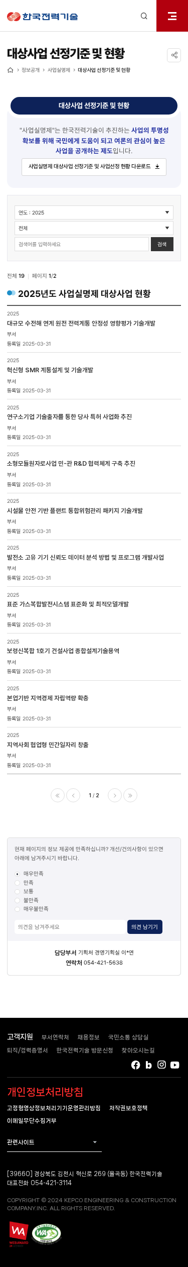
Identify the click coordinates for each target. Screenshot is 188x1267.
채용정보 (89, 1037)
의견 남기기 (144, 926)
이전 (73, 795)
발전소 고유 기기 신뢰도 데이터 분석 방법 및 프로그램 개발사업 (85, 557)
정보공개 (31, 70)
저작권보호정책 (128, 1108)
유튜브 (175, 1065)
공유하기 (174, 55)
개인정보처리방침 (45, 1092)
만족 (29, 882)
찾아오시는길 (138, 1050)
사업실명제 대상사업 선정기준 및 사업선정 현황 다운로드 (90, 166)
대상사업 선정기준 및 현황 (104, 70)
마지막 (130, 795)
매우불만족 (36, 908)
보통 (29, 891)
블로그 (148, 1065)
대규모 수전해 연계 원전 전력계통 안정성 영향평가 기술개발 (81, 323)
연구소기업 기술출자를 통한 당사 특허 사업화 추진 (69, 416)
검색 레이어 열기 (144, 16)
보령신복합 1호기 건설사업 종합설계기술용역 (63, 651)
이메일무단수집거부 (32, 1120)
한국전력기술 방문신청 (85, 1050)
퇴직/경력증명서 (27, 1050)
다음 (115, 795)
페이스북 (135, 1065)
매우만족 (34, 873)
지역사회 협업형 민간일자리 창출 (48, 745)
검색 (161, 244)
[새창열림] (18, 1234)
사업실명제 (59, 70)
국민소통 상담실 (128, 1037)
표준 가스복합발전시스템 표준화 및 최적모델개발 (68, 604)
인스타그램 (161, 1065)
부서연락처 (55, 1037)
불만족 (31, 900)
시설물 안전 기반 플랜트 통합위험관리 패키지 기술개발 (75, 510)
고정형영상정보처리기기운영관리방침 (54, 1108)
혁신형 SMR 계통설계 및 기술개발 (50, 370)
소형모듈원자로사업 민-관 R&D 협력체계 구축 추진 (71, 463)
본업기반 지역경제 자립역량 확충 (48, 698)
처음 (58, 795)
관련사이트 (21, 1142)
